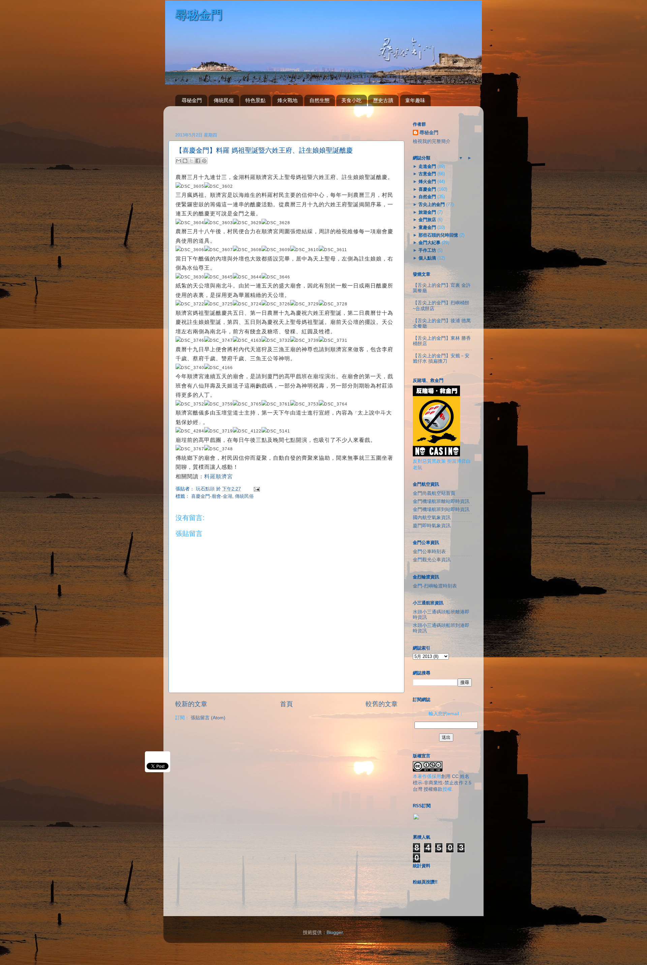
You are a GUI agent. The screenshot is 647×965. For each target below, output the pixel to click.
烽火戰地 (287, 100)
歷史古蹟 (383, 100)
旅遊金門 (427, 212)
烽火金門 (427, 181)
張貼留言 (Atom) (208, 717)
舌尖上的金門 (431, 204)
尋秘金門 (192, 100)
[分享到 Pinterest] (204, 160)
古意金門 (427, 173)
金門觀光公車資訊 (432, 559)
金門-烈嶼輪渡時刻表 (435, 586)
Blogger (335, 932)
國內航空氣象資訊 (432, 517)
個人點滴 (427, 258)
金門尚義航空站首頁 (434, 493)
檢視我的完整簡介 (432, 141)
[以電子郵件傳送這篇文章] (178, 160)
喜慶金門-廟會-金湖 (211, 496)
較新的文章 (191, 703)
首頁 (286, 703)
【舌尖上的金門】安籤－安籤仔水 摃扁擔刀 (441, 358)
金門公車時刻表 (429, 551)
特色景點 (255, 100)
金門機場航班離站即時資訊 (441, 501)
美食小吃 (351, 100)
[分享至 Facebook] (197, 160)
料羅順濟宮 (218, 476)
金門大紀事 (429, 242)
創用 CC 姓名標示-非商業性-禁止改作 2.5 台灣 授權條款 (442, 783)
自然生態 (319, 100)
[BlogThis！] (185, 160)
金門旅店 (427, 219)
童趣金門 (427, 227)
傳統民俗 (224, 100)
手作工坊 (427, 250)
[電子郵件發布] (255, 488)
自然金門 (427, 196)
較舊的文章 (382, 703)
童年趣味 (415, 100)
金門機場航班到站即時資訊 (441, 509)
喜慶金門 (427, 189)
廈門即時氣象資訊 (432, 525)
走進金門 (427, 166)
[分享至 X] (191, 160)
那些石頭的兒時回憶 (438, 235)
